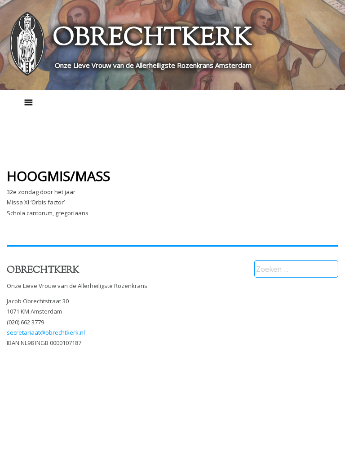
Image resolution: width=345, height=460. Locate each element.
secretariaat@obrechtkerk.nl (46, 332)
